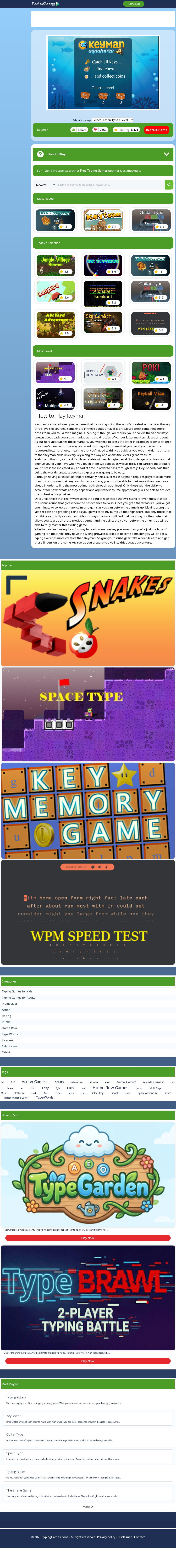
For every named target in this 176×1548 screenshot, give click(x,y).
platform (19, 1093)
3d (2, 1082)
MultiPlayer (156, 1088)
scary (71, 1093)
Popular (7, 565)
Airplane (94, 1082)
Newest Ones (11, 1115)
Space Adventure (148, 1093)
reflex (59, 1093)
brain (10, 1088)
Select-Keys (97, 1093)
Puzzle (6, 1022)
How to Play (56, 154)
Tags (5, 1072)
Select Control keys (82, 120)
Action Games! (35, 1081)
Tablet (6, 1052)
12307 (82, 130)
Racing (6, 1016)
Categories (9, 981)
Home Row (9, 1028)
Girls (70, 1088)
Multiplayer (9, 1004)
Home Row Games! (111, 1087)
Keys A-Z (8, 1040)
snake (128, 1093)
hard (83, 1088)
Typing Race (134, 3)
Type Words (10, 1034)
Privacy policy (106, 1537)
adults (59, 1082)
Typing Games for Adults (18, 997)
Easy (45, 1088)
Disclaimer (125, 1537)
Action (6, 1010)
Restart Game (156, 130)
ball (172, 1082)
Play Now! (88, 1238)
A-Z (13, 1082)
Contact (139, 1537)
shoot (115, 1093)
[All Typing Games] (45, 4)
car (21, 1088)
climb (32, 1088)
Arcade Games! (153, 1082)
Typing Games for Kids (17, 991)
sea (82, 1093)
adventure (77, 1082)
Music (4, 1093)
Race (46, 1093)
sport (168, 1093)
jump (139, 1088)
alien (107, 1082)
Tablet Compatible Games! (16, 1097)
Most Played (10, 1384)
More (87, 1507)
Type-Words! (45, 1097)
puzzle (34, 1093)
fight (58, 1088)
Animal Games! (126, 1082)
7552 (103, 130)
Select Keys (9, 1046)
